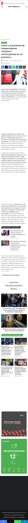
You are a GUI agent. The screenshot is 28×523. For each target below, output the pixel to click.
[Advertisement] (14, 22)
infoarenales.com (8, 515)
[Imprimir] (24, 67)
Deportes (8, 39)
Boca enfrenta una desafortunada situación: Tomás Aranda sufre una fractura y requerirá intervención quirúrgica (20, 350)
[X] (6, 67)
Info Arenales (5, 60)
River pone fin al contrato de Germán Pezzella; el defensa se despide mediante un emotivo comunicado (20, 370)
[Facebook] (2, 67)
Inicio (3, 39)
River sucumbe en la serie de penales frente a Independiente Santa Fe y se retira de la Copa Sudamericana (18, 245)
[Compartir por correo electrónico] (20, 67)
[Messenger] (9, 67)
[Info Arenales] (14, 6)
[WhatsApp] (13, 67)
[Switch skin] (26, 7)
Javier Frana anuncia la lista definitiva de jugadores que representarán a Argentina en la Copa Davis (7, 370)
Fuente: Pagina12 (5, 271)
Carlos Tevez (14, 282)
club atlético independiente (14, 285)
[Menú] (2, 7)
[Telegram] (17, 67)
